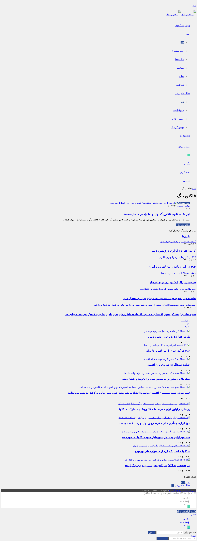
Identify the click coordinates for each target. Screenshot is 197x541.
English (185, 136)
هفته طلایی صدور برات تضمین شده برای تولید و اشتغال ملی (159, 298)
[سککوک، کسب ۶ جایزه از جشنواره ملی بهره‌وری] (161, 445)
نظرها (187, 326)
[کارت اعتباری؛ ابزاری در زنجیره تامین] (167, 331)
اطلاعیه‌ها (179, 59)
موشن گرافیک (177, 127)
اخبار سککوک (177, 51)
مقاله (181, 76)
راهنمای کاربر (177, 119)
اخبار (187, 34)
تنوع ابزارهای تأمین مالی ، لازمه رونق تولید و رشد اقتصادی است (154, 423)
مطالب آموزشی (182, 93)
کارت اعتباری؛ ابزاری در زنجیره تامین (173, 250)
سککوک (146, 493)
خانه (194, 188)
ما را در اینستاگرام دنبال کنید (182, 490)
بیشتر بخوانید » (183, 224)
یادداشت (180, 85)
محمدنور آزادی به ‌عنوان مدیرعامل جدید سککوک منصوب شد (156, 437)
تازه (188, 323)
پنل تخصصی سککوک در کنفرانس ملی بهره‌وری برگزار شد (157, 465)
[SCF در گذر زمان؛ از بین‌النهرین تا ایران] (166, 345)
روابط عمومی (183, 205)
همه (182, 42)
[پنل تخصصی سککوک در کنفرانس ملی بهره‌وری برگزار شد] (157, 459)
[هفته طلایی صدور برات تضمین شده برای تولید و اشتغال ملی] (156, 373)
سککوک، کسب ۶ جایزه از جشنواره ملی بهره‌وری (162, 451)
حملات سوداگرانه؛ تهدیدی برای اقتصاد (173, 282)
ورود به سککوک (182, 25)
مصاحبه (180, 68)
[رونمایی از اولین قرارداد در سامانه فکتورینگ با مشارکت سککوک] (154, 403)
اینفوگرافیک (178, 110)
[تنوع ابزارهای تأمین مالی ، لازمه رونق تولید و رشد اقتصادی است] (154, 417)
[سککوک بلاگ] (181, 14)
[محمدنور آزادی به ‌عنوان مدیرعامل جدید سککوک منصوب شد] (156, 431)
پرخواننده (185, 320)
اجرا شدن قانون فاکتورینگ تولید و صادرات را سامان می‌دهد (156, 214)
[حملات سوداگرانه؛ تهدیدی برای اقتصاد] (167, 359)
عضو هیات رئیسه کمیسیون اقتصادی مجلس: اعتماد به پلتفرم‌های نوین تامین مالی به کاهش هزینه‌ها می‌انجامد (130, 314)
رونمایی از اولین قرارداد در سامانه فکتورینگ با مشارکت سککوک (154, 409)
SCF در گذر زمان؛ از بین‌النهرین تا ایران (172, 266)
